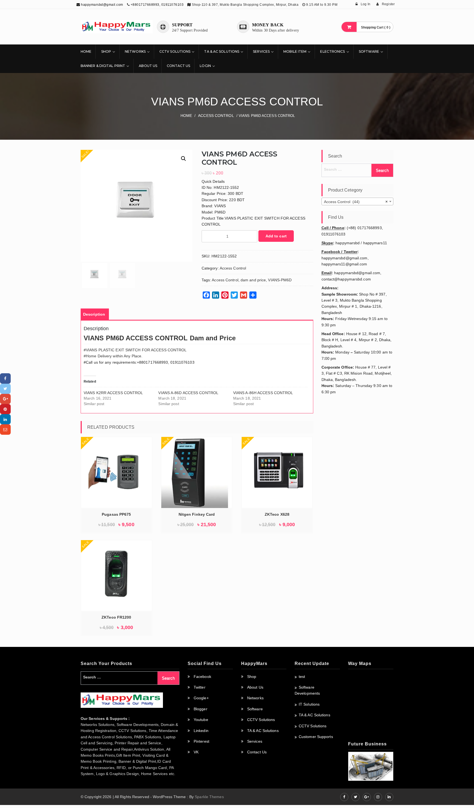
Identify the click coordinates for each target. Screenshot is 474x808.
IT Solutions (309, 704)
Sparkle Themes (209, 797)
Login (205, 66)
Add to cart (276, 236)
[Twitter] (5, 389)
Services (261, 51)
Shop (106, 51)
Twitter (199, 687)
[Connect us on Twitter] (355, 797)
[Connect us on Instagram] (378, 797)
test (302, 676)
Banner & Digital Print (103, 66)
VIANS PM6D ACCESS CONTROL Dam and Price (160, 338)
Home (86, 51)
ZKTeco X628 (277, 514)
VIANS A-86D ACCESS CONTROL (188, 393)
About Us (148, 66)
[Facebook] (5, 378)
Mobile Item (294, 51)
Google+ (201, 698)
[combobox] (357, 201)
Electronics (332, 51)
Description (94, 314)
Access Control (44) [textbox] (356, 202)
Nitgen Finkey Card (197, 514)
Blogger (200, 709)
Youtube (201, 719)
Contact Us (178, 66)
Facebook (202, 676)
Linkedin (201, 730)
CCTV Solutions (174, 51)
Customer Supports (316, 736)
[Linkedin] (5, 419)
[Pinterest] (5, 409)
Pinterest (201, 741)
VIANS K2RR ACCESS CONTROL (113, 393)
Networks (135, 51)
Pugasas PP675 (116, 514)
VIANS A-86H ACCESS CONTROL (263, 393)
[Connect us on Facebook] (344, 797)
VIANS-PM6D (280, 280)
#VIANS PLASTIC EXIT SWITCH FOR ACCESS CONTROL (135, 350)
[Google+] (5, 399)
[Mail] (5, 429)
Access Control (216, 115)
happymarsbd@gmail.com (101, 5)
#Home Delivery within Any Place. (113, 356)
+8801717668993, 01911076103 (157, 5)
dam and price (253, 280)
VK (196, 752)
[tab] (94, 314)
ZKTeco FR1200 (116, 617)
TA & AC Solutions (221, 51)
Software (369, 51)
